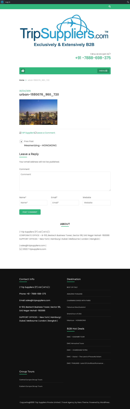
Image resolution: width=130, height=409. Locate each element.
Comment (24, 169)
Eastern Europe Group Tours (30, 386)
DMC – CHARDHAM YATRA (77, 350)
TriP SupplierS (28, 132)
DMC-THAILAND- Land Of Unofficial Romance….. (86, 363)
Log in (7, 2)
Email (54, 197)
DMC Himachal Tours (75, 343)
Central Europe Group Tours (30, 379)
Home (21, 80)
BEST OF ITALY (72, 287)
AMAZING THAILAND (74, 294)
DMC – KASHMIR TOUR (76, 337)
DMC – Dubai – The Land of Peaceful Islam (84, 356)
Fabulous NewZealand (76, 307)
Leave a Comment (46, 132)
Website (87, 197)
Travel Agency (68, 402)
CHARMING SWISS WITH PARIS (79, 300)
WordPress (104, 402)
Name (22, 197)
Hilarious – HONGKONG (76, 320)
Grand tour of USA (74, 314)
